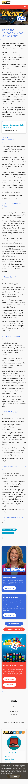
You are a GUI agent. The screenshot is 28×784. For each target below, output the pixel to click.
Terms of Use (14, 714)
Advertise (14, 709)
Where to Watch (13, 623)
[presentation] (4, 741)
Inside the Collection (9, 529)
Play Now (9, 684)
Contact (14, 706)
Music (13, 753)
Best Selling (9, 762)
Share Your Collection (13, 629)
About (14, 703)
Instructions (9, 679)
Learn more (9, 588)
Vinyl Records (9, 756)
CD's (6, 759)
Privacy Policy (14, 711)
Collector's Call (7, 532)
